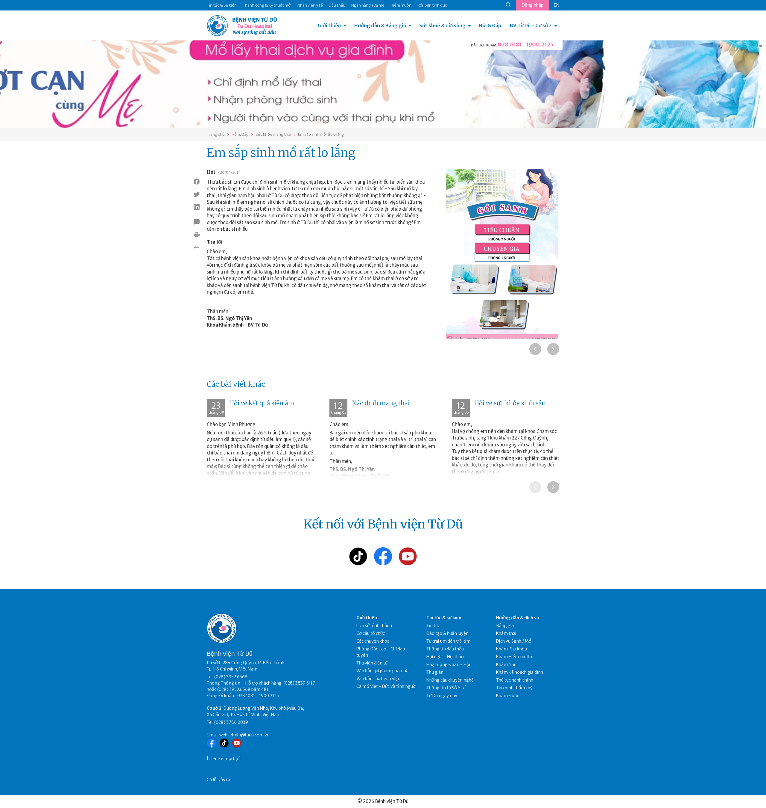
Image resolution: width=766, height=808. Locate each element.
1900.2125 (540, 44)
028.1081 (510, 44)
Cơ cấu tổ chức (370, 633)
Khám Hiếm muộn (514, 656)
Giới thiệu (329, 25)
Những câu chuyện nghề (450, 680)
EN (556, 5)
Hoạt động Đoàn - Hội (448, 664)
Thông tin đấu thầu (445, 649)
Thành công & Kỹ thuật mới (267, 5)
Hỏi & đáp (240, 134)
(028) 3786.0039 (231, 722)
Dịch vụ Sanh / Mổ (513, 641)
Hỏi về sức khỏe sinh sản (510, 403)
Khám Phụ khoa (511, 649)
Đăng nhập (532, 5)
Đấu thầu (337, 5)
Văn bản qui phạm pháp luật (383, 670)
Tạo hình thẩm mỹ (514, 688)
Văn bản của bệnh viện (378, 678)
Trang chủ (216, 134)
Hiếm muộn (400, 5)
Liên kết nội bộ (223, 758)
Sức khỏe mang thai (273, 134)
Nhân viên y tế (310, 5)
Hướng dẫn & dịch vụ (517, 617)
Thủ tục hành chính (514, 680)
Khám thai (506, 633)
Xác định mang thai (381, 403)
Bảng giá (505, 625)
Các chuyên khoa (373, 641)
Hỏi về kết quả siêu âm (261, 403)
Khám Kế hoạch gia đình (519, 672)
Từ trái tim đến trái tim (448, 641)
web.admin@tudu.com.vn (244, 735)
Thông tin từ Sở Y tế (446, 688)
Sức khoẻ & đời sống (442, 25)
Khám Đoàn (507, 695)
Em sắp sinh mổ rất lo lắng (321, 134)
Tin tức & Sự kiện (222, 5)
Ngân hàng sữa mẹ (367, 5)
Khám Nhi (505, 664)
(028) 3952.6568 (230, 676)
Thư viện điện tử (372, 663)
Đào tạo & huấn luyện (447, 633)
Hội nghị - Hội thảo (445, 656)
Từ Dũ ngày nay (441, 695)
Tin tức (433, 625)
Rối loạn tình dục (432, 5)
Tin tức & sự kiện (443, 617)
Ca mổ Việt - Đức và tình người (386, 686)
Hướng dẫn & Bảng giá (380, 25)
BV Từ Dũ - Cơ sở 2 (531, 25)
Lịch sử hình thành (374, 625)
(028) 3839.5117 (299, 683)
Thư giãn (434, 672)
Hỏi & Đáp (490, 25)
